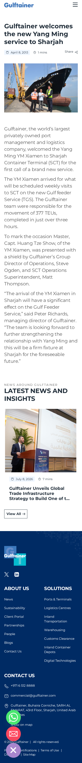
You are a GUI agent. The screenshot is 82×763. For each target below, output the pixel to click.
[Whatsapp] (13, 717)
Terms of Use (50, 750)
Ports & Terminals (57, 599)
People (9, 634)
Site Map (29, 754)
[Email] (13, 733)
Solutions (58, 588)
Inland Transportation (55, 619)
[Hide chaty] (13, 750)
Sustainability (14, 608)
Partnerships (14, 625)
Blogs (8, 643)
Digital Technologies (60, 661)
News (8, 599)
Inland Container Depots (57, 649)
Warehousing (54, 630)
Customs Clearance (59, 639)
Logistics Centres (57, 608)
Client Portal (14, 617)
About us (16, 588)
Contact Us (12, 651)
